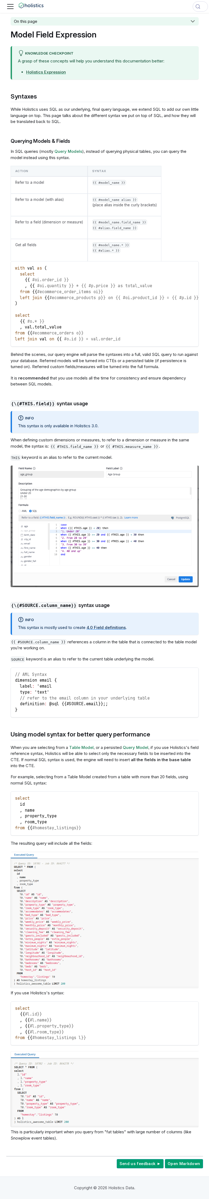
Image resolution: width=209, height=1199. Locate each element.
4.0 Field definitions (106, 627)
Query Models (68, 151)
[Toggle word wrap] (182, 267)
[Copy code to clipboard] (192, 267)
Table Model (81, 747)
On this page (25, 21)
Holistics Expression (46, 72)
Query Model (135, 747)
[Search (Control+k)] (200, 6)
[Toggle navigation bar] (10, 6)
